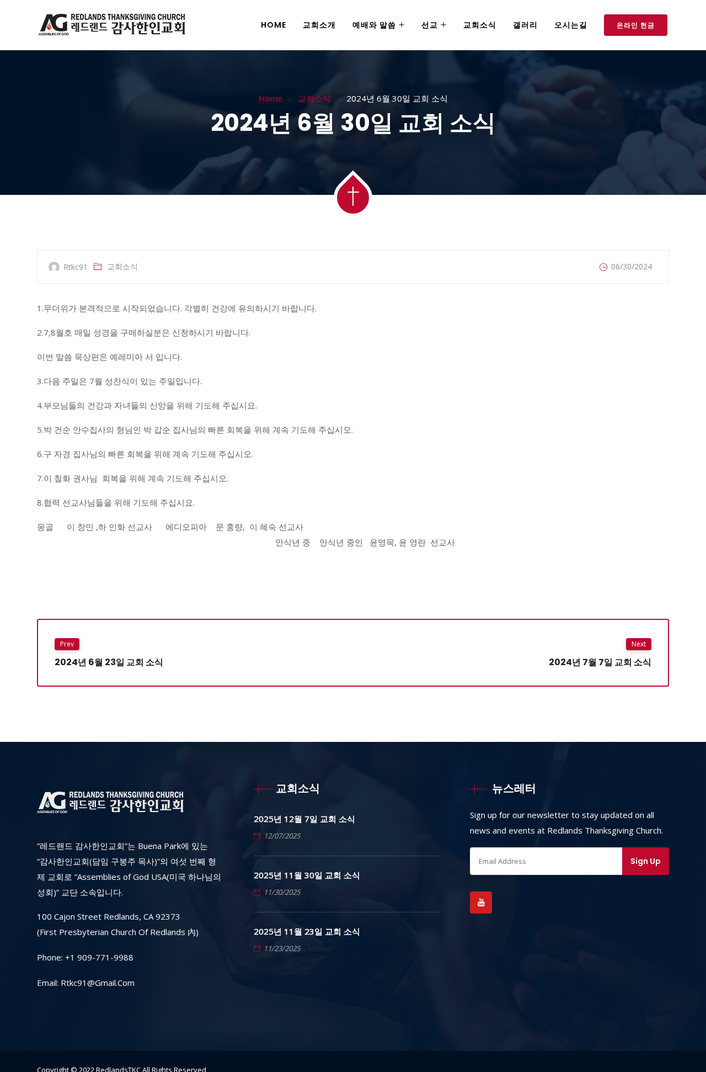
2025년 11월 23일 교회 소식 (307, 931)
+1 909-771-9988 (99, 957)
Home (273, 24)
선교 (429, 24)
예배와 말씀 (374, 24)
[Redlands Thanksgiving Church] (112, 25)
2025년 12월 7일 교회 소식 (304, 818)
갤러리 (525, 24)
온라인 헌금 (636, 25)
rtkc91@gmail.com (98, 982)
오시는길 (570, 24)
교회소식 (479, 24)
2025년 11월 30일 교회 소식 (307, 874)
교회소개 (319, 24)
